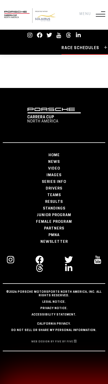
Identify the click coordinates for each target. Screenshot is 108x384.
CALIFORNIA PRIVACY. (54, 324)
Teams (54, 195)
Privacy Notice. (54, 308)
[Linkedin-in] (78, 35)
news (54, 162)
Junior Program (54, 215)
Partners (54, 228)
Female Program (54, 221)
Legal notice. (54, 302)
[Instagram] (30, 35)
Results (54, 201)
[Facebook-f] (39, 35)
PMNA (54, 235)
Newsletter (54, 241)
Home (54, 155)
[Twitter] (49, 35)
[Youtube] (59, 35)
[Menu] (100, 14)
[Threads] (68, 35)
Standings (54, 208)
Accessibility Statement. (54, 314)
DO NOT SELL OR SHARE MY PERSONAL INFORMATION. (54, 330)
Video (54, 168)
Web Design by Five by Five (52, 341)
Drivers (54, 188)
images (54, 175)
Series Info (54, 182)
